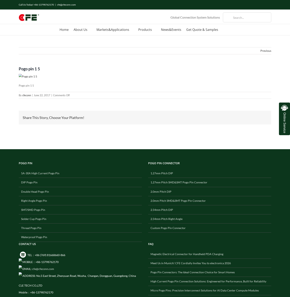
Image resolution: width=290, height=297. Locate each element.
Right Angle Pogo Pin (34, 200)
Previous (265, 50)
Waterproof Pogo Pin (34, 237)
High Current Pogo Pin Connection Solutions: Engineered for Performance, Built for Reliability (208, 281)
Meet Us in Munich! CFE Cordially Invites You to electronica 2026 (191, 263)
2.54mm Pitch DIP (162, 209)
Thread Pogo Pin (31, 228)
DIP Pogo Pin (29, 182)
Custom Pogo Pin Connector (168, 228)
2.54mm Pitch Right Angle (166, 219)
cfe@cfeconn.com (66, 4)
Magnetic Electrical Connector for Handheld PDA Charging (187, 254)
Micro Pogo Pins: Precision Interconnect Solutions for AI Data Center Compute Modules (205, 290)
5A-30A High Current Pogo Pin (40, 173)
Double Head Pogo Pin (35, 191)
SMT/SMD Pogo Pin (33, 209)
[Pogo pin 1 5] (28, 76)
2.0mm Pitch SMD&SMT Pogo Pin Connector (178, 200)
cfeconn (26, 95)
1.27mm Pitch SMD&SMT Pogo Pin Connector (179, 182)
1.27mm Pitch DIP (162, 173)
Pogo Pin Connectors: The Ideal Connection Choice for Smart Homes (193, 272)
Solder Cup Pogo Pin (33, 219)
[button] (224, 29)
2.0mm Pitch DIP (161, 191)
